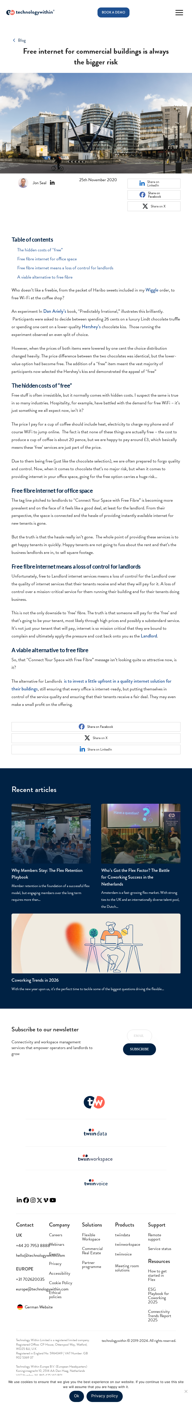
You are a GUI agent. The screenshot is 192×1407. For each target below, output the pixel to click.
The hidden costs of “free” (40, 249)
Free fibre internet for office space (47, 258)
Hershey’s (91, 326)
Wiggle (152, 290)
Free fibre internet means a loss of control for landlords (65, 267)
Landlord (149, 635)
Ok (76, 1395)
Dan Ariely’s (54, 311)
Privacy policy (104, 1395)
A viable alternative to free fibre (44, 277)
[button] (179, 12)
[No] (185, 1391)
